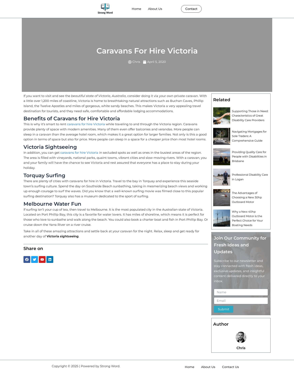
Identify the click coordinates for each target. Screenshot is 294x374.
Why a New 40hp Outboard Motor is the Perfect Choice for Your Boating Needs (247, 218)
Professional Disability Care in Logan (250, 177)
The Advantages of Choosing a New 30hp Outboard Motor (247, 197)
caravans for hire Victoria (86, 124)
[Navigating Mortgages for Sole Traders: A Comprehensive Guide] (221, 136)
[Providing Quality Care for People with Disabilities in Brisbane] (221, 156)
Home (136, 9)
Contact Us (230, 367)
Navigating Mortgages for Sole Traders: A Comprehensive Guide (249, 136)
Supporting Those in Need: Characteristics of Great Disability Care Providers (250, 116)
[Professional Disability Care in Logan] (221, 177)
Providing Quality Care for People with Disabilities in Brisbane (249, 156)
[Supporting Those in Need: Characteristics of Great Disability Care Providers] (221, 115)
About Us (155, 9)
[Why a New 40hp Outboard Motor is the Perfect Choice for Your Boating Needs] (221, 218)
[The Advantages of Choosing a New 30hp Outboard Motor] (221, 197)
